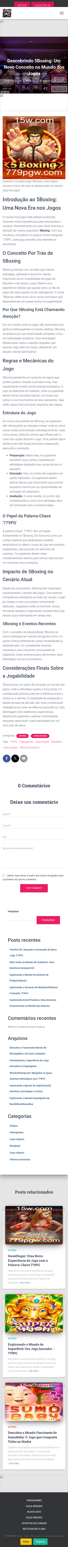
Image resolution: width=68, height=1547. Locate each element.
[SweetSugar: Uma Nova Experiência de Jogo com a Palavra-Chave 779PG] (34, 1225)
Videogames (26, 741)
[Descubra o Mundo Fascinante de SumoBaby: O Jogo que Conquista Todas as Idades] (34, 1401)
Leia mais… (25, 1282)
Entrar (26, 1541)
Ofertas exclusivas (29, 747)
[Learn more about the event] (34, 28)
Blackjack (56, 741)
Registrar (40, 1541)
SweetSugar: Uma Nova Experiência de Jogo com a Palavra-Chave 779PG (28, 1260)
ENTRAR (22, 5)
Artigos (22, 736)
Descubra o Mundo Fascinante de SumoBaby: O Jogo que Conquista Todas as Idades (32, 1436)
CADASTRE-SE (42, 5)
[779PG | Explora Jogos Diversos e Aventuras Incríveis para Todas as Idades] (8, 13)
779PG (13, 741)
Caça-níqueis (42, 741)
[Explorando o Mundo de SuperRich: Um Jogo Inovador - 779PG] (34, 1313)
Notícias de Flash (34, 1528)
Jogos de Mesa (40, 736)
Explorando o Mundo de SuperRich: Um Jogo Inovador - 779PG (31, 1348)
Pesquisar (13, 911)
